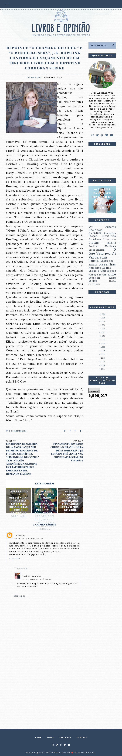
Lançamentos (109, 239)
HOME (38, 738)
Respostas (22, 568)
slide (112, 274)
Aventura (95, 233)
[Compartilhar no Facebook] (70, 431)
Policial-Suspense (100, 260)
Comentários (18, 431)
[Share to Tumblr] (80, 431)
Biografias (110, 233)
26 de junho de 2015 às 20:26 (37, 579)
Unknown (20, 536)
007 (90, 227)
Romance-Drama (99, 267)
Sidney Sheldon (97, 274)
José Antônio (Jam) (33, 576)
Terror (92, 280)
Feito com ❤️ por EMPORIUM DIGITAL (78, 753)
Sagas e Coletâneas (102, 270)
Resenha (92, 265)
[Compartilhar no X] (65, 431)
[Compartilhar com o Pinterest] (75, 431)
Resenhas (107, 264)
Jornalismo (95, 239)
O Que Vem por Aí (53, 77)
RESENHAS (65, 738)
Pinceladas (98, 257)
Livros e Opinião (52, 753)
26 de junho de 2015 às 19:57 (29, 539)
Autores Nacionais (102, 228)
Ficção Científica (102, 236)
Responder (14, 559)
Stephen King (102, 277)
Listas (93, 242)
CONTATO (82, 738)
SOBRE (50, 738)
